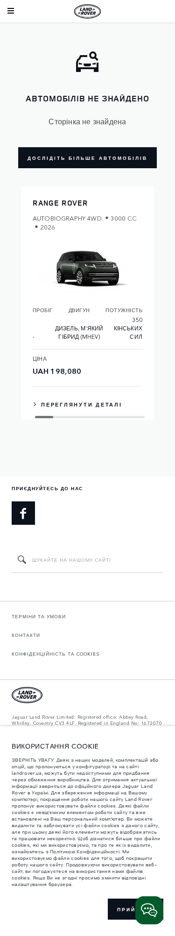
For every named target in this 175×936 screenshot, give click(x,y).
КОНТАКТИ (26, 635)
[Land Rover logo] (87, 11)
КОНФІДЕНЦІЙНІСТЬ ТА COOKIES (56, 653)
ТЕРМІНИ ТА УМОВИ (39, 616)
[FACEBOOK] (23, 513)
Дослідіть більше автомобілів (87, 158)
